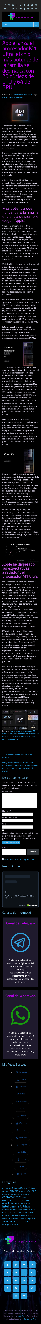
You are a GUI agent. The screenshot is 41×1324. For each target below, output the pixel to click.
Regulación (5, 1219)
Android (34, 1188)
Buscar (5, 847)
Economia (24, 1198)
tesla (18, 1222)
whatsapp (5, 1224)
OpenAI (6, 1215)
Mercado (32, 1210)
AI (24, 1188)
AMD (28, 1188)
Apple (30, 94)
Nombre (6, 811)
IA (12, 1203)
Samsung (23, 1219)
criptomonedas (11, 1197)
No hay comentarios (20, 94)
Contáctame (32, 1251)
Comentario (8, 791)
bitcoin (14, 1191)
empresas (17, 1201)
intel (28, 1204)
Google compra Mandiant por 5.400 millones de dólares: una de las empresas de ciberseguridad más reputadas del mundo (20, 767)
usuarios (33, 1222)
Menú (7, 24)
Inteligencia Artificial (16, 1206)
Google (6, 1203)
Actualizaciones (6, 1188)
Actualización (17, 1188)
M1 (12, 97)
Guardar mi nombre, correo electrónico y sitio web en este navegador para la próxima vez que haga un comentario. (20, 836)
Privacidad (15, 1215)
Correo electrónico (11, 817)
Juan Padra (22, 1316)
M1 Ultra (17, 97)
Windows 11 (14, 1225)
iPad (3, 97)
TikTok (22, 1222)
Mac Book (23, 97)
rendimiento (14, 1218)
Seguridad (31, 1218)
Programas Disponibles (14, 1251)
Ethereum (25, 1200)
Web (4, 824)
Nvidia (30, 1212)
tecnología (8, 1221)
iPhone (8, 97)
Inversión (5, 1209)
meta (4, 1212)
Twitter (27, 1222)
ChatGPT (31, 1191)
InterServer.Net (29, 1319)
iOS (11, 1210)
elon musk (8, 1200)
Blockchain (22, 1191)
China (4, 1194)
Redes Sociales (27, 1215)
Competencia (24, 1194)
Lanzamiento (23, 1209)
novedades (23, 1213)
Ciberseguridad (13, 1194)
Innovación (20, 1203)
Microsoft (13, 1212)
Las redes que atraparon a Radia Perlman (17, 756)
